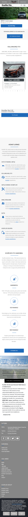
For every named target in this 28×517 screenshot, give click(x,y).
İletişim (3, 477)
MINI (3, 464)
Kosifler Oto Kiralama (7, 473)
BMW (3, 462)
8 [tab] (20, 91)
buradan (17, 168)
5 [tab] (13, 91)
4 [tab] (10, 91)
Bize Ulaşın (4, 1)
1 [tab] (3, 91)
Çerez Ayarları (6, 513)
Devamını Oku (6, 414)
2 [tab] (6, 91)
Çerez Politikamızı (17, 504)
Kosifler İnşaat (5, 490)
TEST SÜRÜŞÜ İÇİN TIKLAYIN (15, 36)
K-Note (3, 494)
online (16, 222)
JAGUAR (4, 466)
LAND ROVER (5, 468)
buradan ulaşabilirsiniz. (10, 193)
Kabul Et (21, 513)
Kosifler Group (5, 488)
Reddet (14, 513)
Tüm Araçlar (15, 115)
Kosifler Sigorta (5, 492)
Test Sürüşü (4, 449)
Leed (3, 496)
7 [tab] (17, 91)
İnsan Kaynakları (6, 451)
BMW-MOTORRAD (6, 470)
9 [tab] (22, 91)
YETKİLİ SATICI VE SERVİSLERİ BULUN (14, 380)
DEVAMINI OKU (14, 350)
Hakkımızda (4, 447)
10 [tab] (24, 91)
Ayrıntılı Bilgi (11, 25)
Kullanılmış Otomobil (7, 471)
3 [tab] (8, 91)
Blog (3, 475)
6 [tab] (15, 91)
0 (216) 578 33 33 (12, 431)
